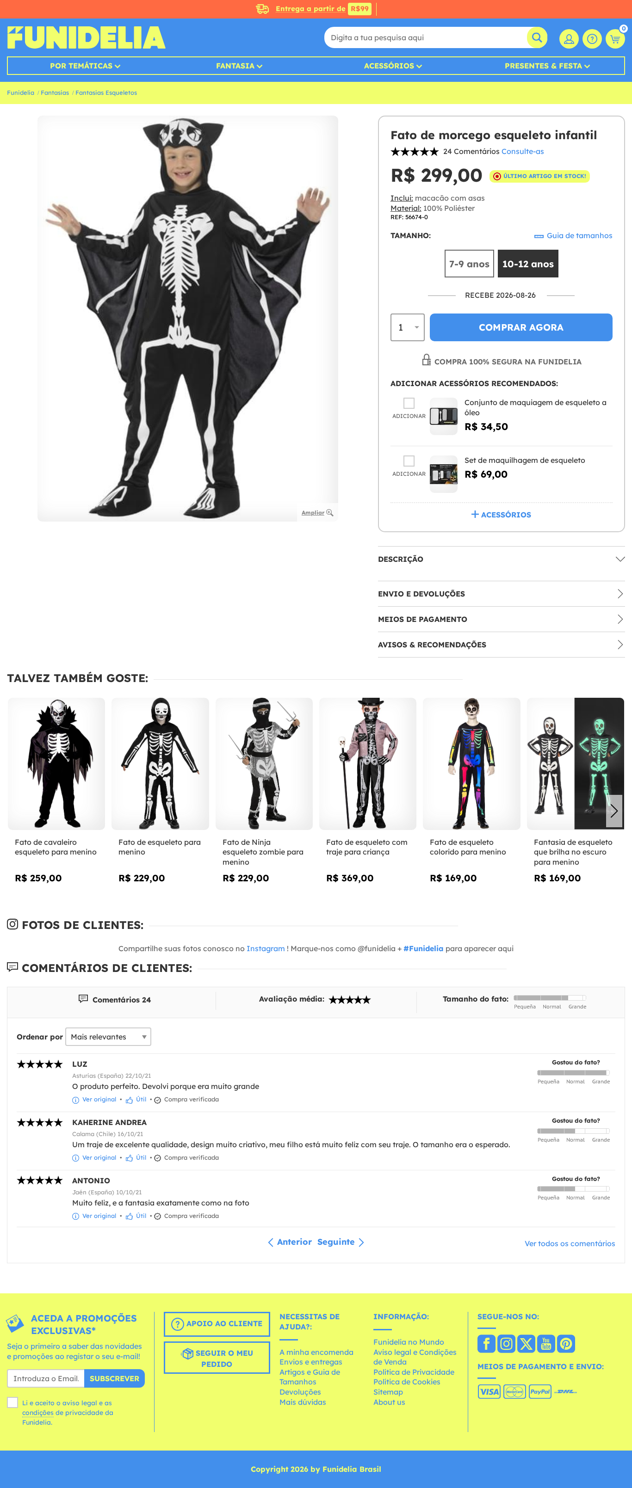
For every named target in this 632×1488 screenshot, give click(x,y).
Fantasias (55, 92)
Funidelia (20, 92)
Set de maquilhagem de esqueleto (525, 460)
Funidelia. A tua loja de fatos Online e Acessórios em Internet (86, 37)
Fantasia (235, 65)
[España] (486, 1344)
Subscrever (114, 1378)
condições (38, 1412)
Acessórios (389, 65)
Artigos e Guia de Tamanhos (309, 1377)
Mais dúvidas (302, 1402)
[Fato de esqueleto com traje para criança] (367, 764)
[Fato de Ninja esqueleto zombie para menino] (264, 764)
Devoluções (300, 1391)
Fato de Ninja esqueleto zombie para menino (263, 852)
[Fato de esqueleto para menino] (160, 764)
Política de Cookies (406, 1381)
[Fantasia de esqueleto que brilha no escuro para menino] (575, 764)
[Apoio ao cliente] (592, 39)
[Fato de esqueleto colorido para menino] (471, 764)
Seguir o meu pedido (223, 1359)
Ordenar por (40, 1036)
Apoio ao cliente (223, 1323)
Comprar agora (521, 327)
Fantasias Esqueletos (106, 92)
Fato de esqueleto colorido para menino (468, 847)
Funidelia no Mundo (408, 1342)
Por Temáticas (81, 65)
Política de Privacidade (413, 1372)
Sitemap (388, 1391)
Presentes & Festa (543, 65)
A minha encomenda (316, 1352)
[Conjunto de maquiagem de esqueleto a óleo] (444, 416)
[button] (614, 811)
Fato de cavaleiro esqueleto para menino (56, 847)
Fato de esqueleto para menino (159, 847)
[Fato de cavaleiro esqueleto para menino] (56, 764)
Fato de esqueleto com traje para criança (367, 847)
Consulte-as (523, 151)
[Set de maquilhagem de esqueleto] (444, 474)
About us (389, 1402)
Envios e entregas (310, 1361)
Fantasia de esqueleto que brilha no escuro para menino (573, 852)
